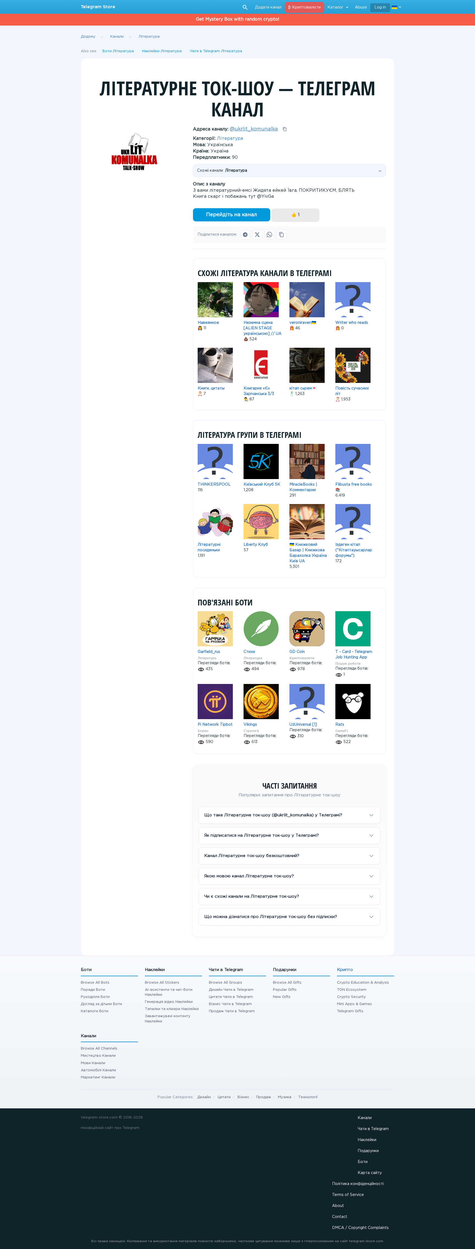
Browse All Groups (225, 982)
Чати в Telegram (373, 1129)
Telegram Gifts (350, 1011)
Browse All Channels (99, 1048)
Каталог (335, 7)
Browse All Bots (95, 982)
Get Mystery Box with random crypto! (237, 19)
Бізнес (203, 731)
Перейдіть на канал (231, 215)
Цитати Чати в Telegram (231, 996)
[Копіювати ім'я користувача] (285, 129)
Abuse (361, 7)
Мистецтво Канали (98, 1055)
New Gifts (282, 996)
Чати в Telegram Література (216, 51)
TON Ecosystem (351, 989)
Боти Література (118, 51)
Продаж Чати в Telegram (232, 1011)
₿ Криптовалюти (304, 7)
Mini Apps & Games (354, 1004)
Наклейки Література (162, 51)
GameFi (341, 731)
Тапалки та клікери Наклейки (172, 1009)
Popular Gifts (285, 989)
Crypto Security (351, 996)
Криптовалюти (301, 658)
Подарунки (368, 1151)
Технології (307, 1097)
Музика (284, 1097)
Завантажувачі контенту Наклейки (167, 1019)
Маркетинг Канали (98, 1077)
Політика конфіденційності (358, 1184)
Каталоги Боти (94, 1011)
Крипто (345, 970)
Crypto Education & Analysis (363, 982)
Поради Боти (93, 989)
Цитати (224, 1097)
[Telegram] (245, 235)
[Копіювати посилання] (281, 235)
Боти (363, 1162)
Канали (365, 1118)
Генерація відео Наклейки (169, 1001)
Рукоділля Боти (95, 996)
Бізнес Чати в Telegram (230, 1004)
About (338, 1206)
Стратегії (251, 731)
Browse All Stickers (162, 982)
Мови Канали (93, 1063)
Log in (380, 7)
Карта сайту (370, 1173)
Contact (339, 1217)
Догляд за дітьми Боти (101, 1004)
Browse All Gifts (287, 982)
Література (230, 139)
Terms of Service (348, 1195)
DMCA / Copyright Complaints (360, 1227)
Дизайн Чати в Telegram (231, 989)
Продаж (263, 1097)
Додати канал (268, 7)
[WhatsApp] (269, 235)
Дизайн (204, 1097)
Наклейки (367, 1140)
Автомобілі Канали (98, 1070)
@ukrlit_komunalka (254, 129)
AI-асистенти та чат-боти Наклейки (168, 992)
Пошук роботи (348, 663)
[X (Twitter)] (257, 235)
